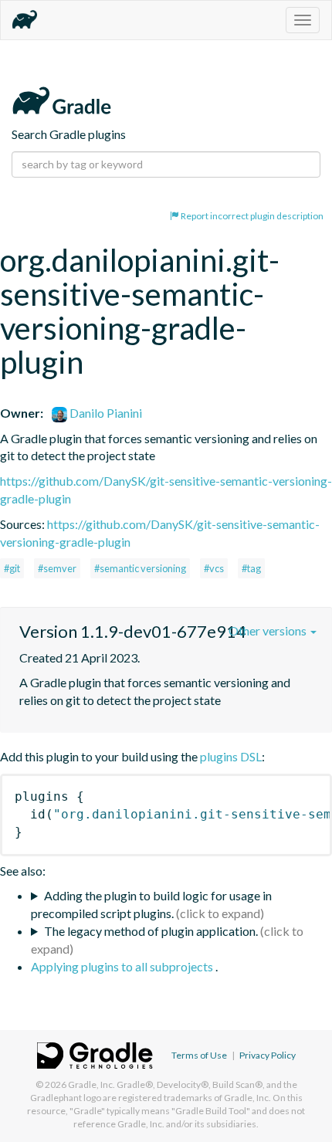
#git (12, 568)
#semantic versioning (140, 568)
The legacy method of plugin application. (151, 930)
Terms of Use (199, 1055)
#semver (57, 568)
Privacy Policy (267, 1055)
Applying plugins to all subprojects (123, 966)
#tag (251, 568)
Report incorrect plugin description (251, 216)
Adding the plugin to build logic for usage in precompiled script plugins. (151, 904)
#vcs (214, 568)
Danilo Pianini (104, 412)
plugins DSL (231, 756)
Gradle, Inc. (91, 1084)
